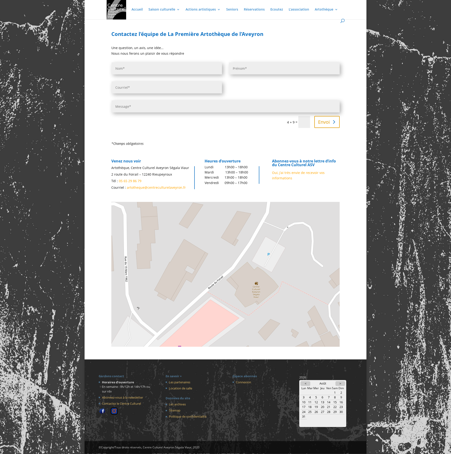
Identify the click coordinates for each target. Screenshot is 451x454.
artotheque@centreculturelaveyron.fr (156, 187)
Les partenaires (179, 382)
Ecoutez (276, 10)
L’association (299, 10)
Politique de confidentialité (187, 416)
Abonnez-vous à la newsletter (122, 397)
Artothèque (324, 10)
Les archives (177, 404)
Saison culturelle (161, 10)
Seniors (232, 10)
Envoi (324, 122)
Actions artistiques (201, 10)
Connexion (243, 382)
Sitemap (174, 410)
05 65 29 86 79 (130, 181)
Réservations (254, 10)
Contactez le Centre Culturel (121, 403)
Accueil (137, 10)
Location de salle (180, 388)
